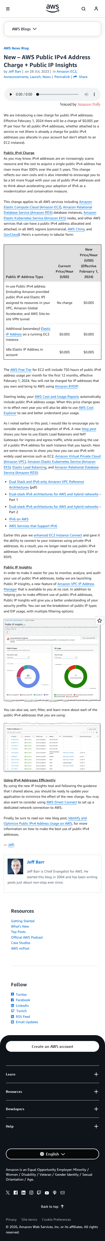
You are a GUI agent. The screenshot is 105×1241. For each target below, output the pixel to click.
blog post (89, 429)
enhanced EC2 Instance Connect (58, 535)
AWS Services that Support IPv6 (33, 526)
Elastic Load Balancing (29, 467)
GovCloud (11, 234)
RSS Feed (22, 1016)
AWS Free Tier (21, 369)
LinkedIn (22, 1005)
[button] (24, 28)
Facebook (22, 1000)
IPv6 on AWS (19, 519)
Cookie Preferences (56, 1219)
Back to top (49, 1206)
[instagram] (31, 1193)
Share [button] (82, 77)
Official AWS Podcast (27, 937)
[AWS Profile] (96, 9)
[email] (62, 1193)
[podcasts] (55, 1193)
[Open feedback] (99, 620)
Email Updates (26, 1022)
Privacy (11, 1219)
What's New (20, 926)
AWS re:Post (20, 948)
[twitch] (39, 1193)
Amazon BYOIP (66, 386)
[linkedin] (23, 1193)
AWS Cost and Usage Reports (57, 396)
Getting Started (22, 921)
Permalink (62, 77)
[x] (8, 1193)
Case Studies (20, 943)
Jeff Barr (14, 71)
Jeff (11, 844)
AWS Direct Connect (61, 802)
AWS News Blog (16, 48)
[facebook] (16, 1193)
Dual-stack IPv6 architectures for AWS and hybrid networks (53, 494)
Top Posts (18, 932)
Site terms (29, 1219)
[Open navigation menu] (8, 9)
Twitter (21, 994)
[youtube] (47, 1193)
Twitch (21, 1011)
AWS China (76, 229)
